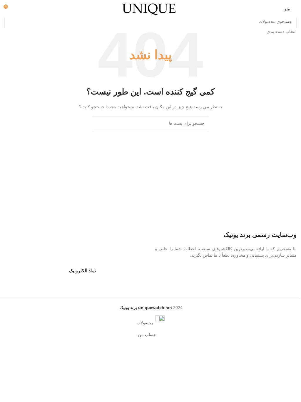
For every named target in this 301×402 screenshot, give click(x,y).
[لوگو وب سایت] (150, 8)
